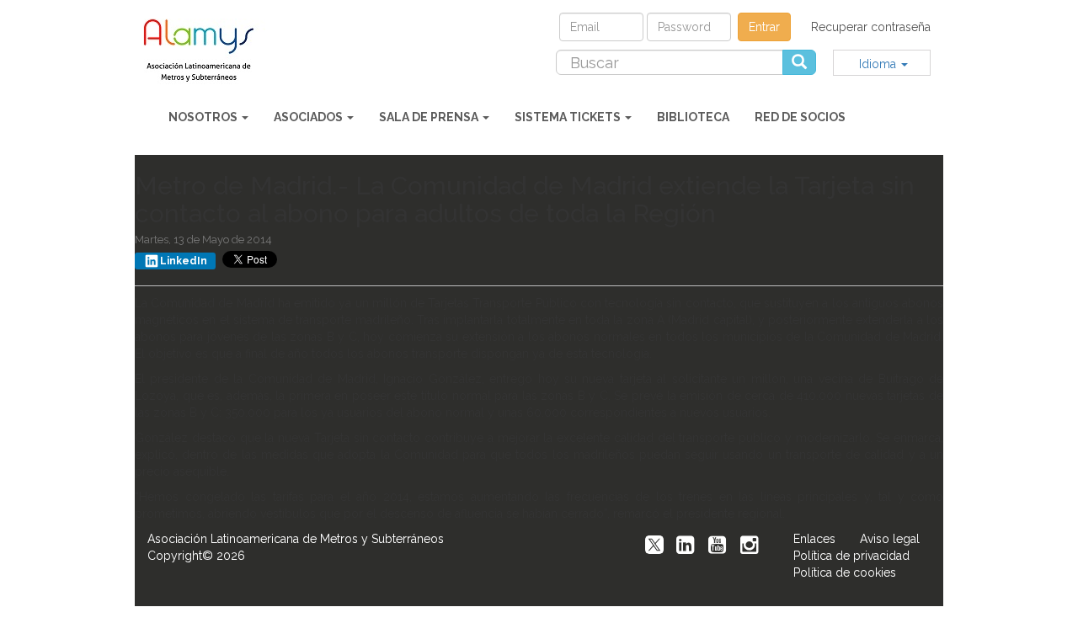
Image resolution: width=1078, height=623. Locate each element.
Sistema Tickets (569, 117)
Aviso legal (890, 539)
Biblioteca (693, 117)
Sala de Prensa (430, 117)
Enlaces (814, 539)
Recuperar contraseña (871, 27)
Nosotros (204, 117)
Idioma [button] (879, 64)
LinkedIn (183, 261)
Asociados (309, 117)
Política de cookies (844, 572)
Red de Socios (800, 117)
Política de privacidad (851, 555)
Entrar (764, 27)
